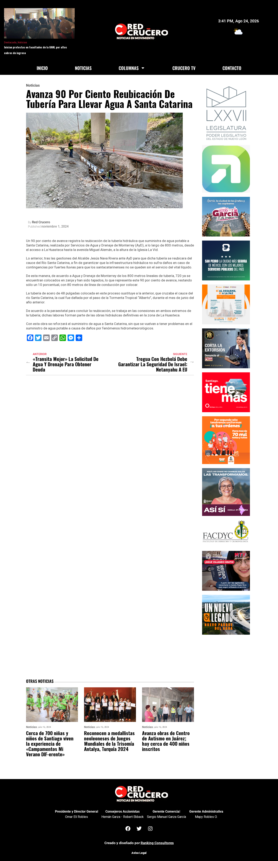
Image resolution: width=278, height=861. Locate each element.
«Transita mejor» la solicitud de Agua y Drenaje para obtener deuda (66, 364)
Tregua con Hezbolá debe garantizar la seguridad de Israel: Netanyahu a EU (152, 364)
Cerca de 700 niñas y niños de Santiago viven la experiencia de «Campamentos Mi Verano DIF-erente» (49, 743)
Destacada (10, 42)
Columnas (129, 68)
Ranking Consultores (157, 843)
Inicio (42, 68)
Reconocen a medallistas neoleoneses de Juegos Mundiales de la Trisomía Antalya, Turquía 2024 (109, 740)
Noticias (22, 42)
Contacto (231, 68)
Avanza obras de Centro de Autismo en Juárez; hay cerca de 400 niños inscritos (166, 740)
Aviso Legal (139, 852)
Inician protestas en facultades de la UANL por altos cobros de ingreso (35, 50)
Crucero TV (183, 68)
